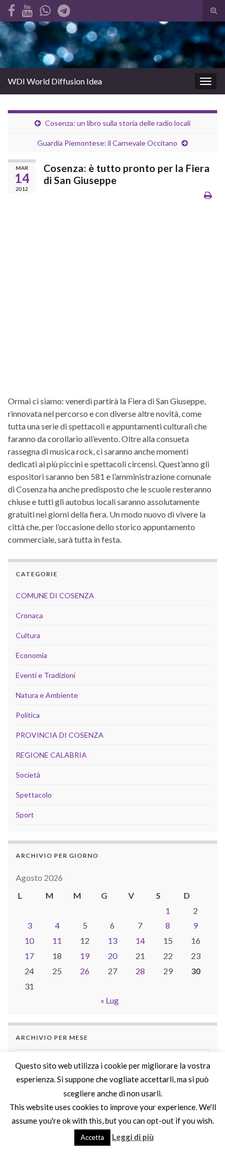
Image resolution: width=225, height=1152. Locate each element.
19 (84, 956)
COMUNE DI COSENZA (55, 595)
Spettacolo (34, 794)
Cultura (28, 635)
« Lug (109, 1000)
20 (112, 956)
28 (140, 971)
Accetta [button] (92, 1137)
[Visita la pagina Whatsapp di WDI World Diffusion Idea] (45, 8)
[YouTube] (27, 8)
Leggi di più (133, 1137)
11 (57, 940)
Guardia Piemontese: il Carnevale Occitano (107, 142)
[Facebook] (11, 8)
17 (29, 956)
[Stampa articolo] (208, 195)
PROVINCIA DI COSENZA (60, 734)
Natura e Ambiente (47, 695)
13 (112, 940)
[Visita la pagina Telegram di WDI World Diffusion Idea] (64, 8)
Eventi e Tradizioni (45, 675)
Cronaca (29, 615)
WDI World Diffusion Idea (55, 81)
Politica (28, 714)
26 (84, 971)
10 (29, 940)
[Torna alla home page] (112, 44)
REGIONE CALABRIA (51, 754)
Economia (31, 655)
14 (140, 940)
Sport (25, 814)
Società (28, 774)
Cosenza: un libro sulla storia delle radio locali (117, 123)
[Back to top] (201, 1128)
